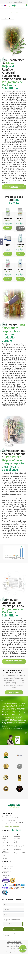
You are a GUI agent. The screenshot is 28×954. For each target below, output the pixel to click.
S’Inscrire (13, 929)
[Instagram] (20, 830)
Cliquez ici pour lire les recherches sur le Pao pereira (14, 187)
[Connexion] (23, 6)
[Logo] (14, 6)
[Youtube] (17, 830)
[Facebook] (13, 830)
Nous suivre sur (6, 830)
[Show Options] (22, 924)
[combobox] (13, 924)
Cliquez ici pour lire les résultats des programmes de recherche (14, 661)
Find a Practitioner (22, 948)
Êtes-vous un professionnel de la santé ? (11, 920)
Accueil (4, 19)
